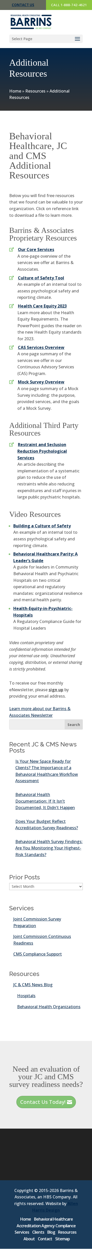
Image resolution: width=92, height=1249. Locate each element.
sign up (56, 689)
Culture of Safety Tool (41, 278)
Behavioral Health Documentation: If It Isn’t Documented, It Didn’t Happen (45, 801)
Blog (51, 1232)
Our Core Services (36, 249)
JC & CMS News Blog (33, 984)
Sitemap (62, 1239)
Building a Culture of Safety (42, 526)
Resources (35, 91)
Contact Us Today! (42, 1101)
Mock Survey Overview (41, 382)
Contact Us (23, 5)
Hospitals (26, 995)
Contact (45, 1239)
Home (15, 91)
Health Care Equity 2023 (42, 306)
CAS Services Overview (41, 347)
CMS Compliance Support (37, 954)
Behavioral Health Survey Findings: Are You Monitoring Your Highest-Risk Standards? (49, 848)
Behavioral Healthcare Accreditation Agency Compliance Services (45, 1225)
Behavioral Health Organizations (48, 1006)
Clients (38, 1232)
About (29, 1239)
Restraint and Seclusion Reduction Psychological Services (42, 451)
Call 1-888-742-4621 (69, 5)
